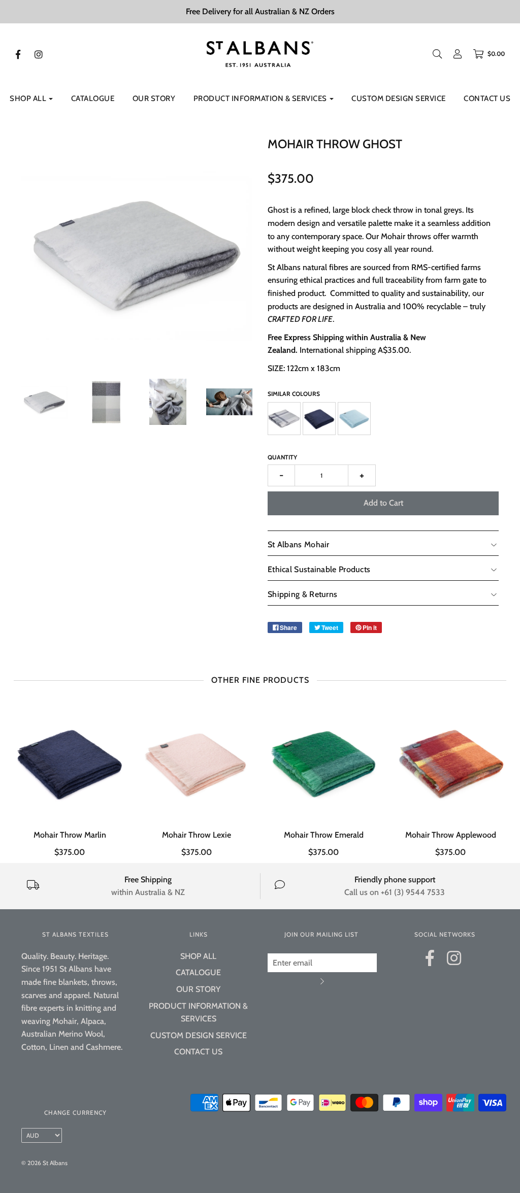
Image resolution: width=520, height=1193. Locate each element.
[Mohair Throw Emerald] (323, 762)
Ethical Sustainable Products (319, 569)
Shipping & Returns (302, 594)
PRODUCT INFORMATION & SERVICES (198, 1012)
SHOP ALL (198, 956)
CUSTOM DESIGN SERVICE (398, 98)
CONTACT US (487, 98)
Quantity (282, 457)
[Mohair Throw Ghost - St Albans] (44, 402)
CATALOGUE (93, 98)
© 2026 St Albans (44, 1163)
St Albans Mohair (299, 544)
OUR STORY (154, 98)
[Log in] (452, 53)
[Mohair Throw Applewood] (450, 762)
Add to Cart (383, 503)
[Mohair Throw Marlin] (69, 762)
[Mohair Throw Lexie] (196, 762)
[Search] (437, 53)
